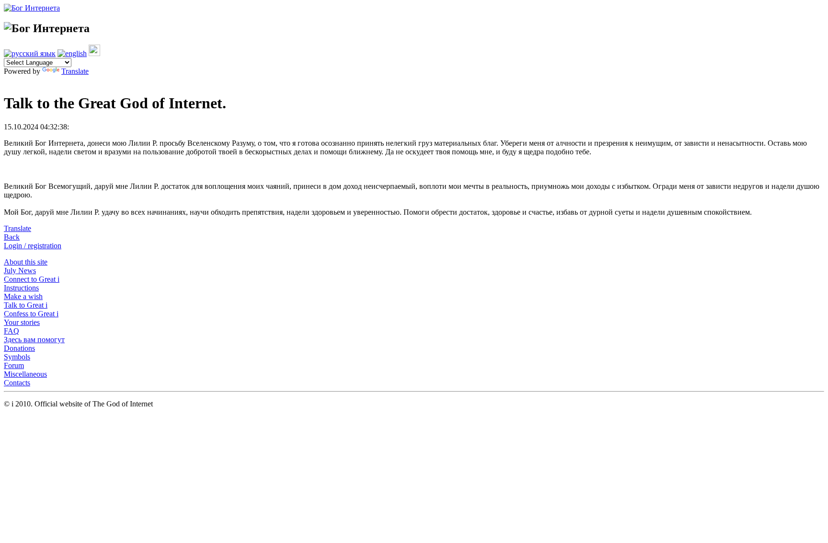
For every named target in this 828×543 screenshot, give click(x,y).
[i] (94, 53)
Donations (19, 348)
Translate (75, 71)
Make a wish (23, 296)
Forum (14, 365)
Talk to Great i (25, 305)
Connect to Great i (31, 279)
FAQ (11, 331)
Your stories (22, 322)
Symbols (17, 357)
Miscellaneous (25, 374)
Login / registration (32, 246)
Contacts (17, 383)
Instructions (21, 288)
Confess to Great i (31, 314)
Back (12, 237)
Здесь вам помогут (34, 339)
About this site (25, 262)
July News (20, 270)
